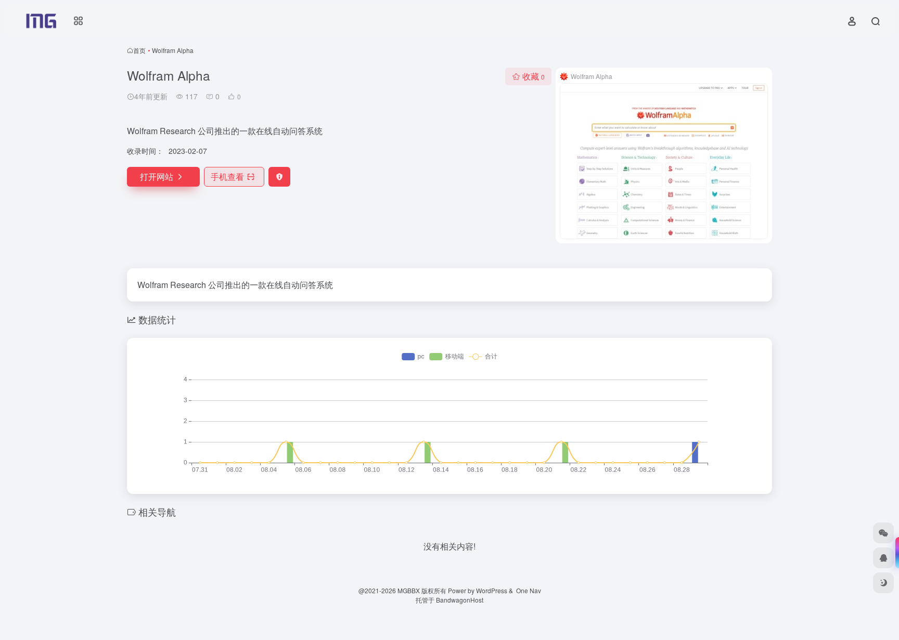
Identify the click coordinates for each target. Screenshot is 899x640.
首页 (139, 50)
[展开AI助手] (895, 552)
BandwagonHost (459, 599)
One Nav (528, 590)
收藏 (533, 76)
